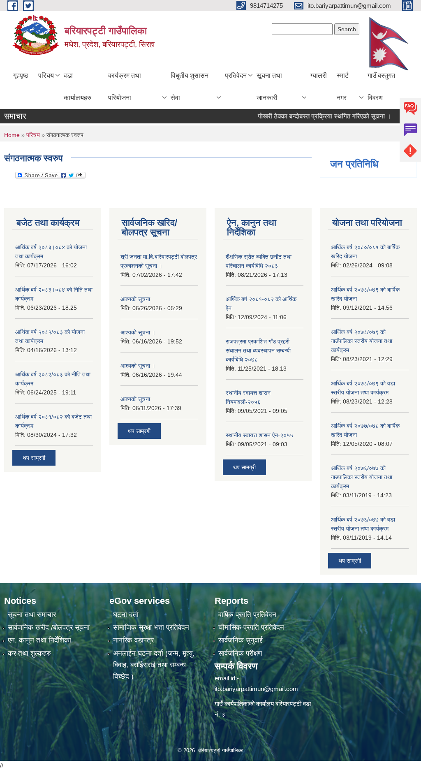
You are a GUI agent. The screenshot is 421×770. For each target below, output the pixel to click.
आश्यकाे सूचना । (137, 332)
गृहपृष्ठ (20, 75)
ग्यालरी (318, 75)
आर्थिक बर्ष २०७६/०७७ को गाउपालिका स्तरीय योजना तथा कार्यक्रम (361, 477)
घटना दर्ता (126, 615)
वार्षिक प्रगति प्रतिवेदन (247, 615)
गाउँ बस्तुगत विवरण (381, 86)
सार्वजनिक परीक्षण (240, 653)
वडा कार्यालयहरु (77, 86)
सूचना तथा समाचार (32, 615)
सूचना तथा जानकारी (269, 86)
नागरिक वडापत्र (133, 640)
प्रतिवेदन (236, 75)
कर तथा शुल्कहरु (29, 653)
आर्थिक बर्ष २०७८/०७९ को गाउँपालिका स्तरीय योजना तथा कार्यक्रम (361, 341)
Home (12, 135)
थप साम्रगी (34, 458)
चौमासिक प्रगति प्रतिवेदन (251, 627)
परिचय (46, 75)
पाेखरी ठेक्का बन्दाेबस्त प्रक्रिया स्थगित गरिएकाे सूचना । (313, 116)
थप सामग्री (244, 467)
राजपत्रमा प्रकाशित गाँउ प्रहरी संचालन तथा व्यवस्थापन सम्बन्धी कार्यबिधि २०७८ (258, 350)
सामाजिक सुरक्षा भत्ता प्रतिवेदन (151, 627)
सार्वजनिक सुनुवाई (240, 640)
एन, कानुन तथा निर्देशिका (39, 640)
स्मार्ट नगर (343, 86)
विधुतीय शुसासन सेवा (189, 86)
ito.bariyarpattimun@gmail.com (256, 688)
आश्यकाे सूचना (135, 299)
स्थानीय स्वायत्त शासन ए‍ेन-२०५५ (259, 435)
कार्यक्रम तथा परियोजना (124, 86)
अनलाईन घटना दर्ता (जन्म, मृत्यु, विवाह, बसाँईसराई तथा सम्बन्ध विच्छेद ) (153, 664)
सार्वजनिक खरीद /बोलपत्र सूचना (49, 627)
